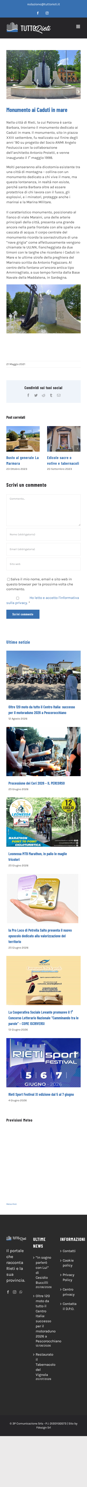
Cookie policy (68, 1268)
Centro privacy (69, 1297)
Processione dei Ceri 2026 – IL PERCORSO (36, 788)
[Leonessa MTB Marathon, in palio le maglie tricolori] (43, 827)
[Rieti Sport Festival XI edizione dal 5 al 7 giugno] (43, 1068)
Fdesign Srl (43, 1433)
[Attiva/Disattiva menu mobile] (78, 26)
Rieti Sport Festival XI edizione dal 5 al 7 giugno (41, 1100)
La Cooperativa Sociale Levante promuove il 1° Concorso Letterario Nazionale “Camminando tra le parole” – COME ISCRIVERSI (43, 1023)
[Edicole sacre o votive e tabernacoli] (23, 439)
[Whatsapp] (20, 1297)
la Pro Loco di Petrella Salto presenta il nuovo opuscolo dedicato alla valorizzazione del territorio (40, 942)
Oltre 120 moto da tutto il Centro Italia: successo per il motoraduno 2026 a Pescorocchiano (44, 1324)
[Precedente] (9, 451)
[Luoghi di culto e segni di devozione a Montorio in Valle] (63, 439)
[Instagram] (14, 1297)
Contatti (69, 1256)
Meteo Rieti (11, 1210)
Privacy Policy (68, 1283)
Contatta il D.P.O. (69, 1312)
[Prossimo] (77, 451)
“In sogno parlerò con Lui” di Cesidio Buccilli (43, 1275)
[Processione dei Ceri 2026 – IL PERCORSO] (43, 757)
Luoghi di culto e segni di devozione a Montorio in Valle (63, 463)
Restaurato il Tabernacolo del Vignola (44, 1370)
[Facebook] (8, 1297)
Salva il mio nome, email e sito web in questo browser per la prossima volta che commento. (39, 590)
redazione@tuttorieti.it (43, 4)
